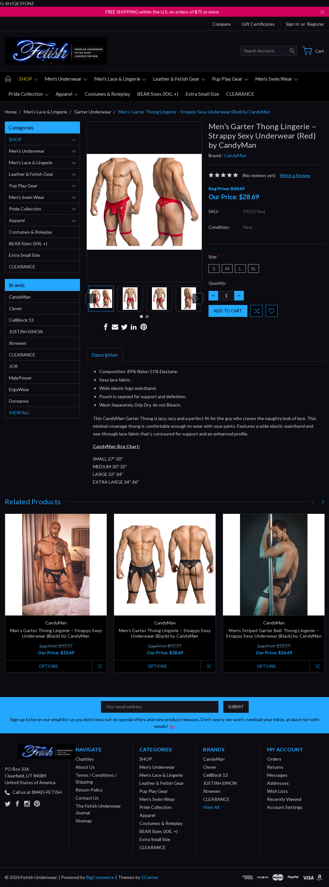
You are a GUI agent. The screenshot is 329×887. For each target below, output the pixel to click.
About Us (85, 767)
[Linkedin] (133, 327)
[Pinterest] (143, 327)
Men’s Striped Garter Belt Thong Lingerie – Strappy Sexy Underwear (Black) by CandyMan (274, 633)
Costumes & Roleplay (107, 94)
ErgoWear (19, 389)
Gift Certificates (258, 24)
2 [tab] (147, 316)
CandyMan (20, 297)
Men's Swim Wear (274, 79)
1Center (149, 877)
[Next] (197, 298)
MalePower (20, 378)
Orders (274, 759)
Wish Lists (277, 791)
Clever (15, 308)
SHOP (26, 79)
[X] (124, 327)
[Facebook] (105, 327)
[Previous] (91, 298)
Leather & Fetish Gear (176, 79)
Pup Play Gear (228, 79)
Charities (85, 759)
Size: (214, 256)
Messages (277, 775)
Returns (275, 767)
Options (48, 666)
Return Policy (89, 790)
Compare (221, 24)
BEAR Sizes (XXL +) (157, 94)
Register (315, 24)
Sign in (292, 24)
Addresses (278, 783)
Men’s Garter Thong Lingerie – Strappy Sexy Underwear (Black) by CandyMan (56, 633)
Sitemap (84, 820)
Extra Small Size (202, 94)
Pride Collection (26, 94)
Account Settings (285, 807)
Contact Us (87, 798)
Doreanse (19, 401)
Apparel (64, 94)
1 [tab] (141, 316)
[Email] (115, 327)
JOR (13, 366)
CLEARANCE (240, 94)
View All (19, 412)
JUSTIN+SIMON (26, 331)
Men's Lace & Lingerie (117, 79)
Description (105, 355)
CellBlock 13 (21, 320)
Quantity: (217, 283)
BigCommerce (100, 877)
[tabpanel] (101, 298)
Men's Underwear (64, 79)
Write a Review (295, 175)
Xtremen (17, 343)
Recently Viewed (284, 799)
